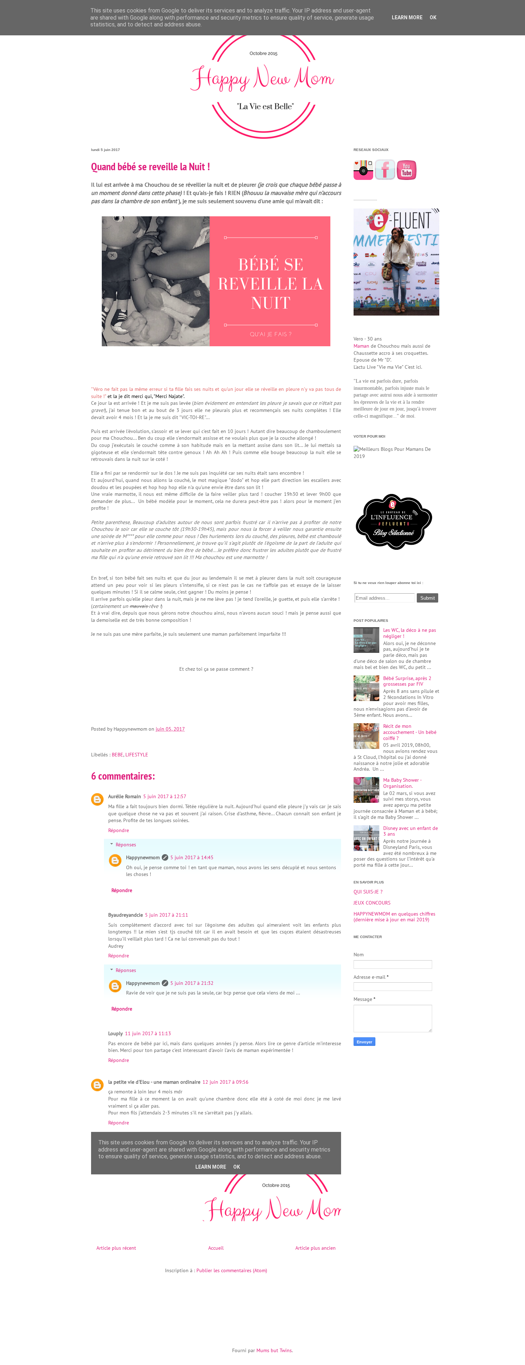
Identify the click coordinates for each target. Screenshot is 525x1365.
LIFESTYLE (136, 754)
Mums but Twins (274, 1350)
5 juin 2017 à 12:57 (164, 796)
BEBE (117, 754)
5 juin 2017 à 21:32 (192, 983)
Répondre (118, 830)
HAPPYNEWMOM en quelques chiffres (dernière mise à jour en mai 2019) (394, 917)
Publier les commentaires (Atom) (231, 1270)
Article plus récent (116, 1248)
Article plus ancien (315, 1248)
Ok (433, 17)
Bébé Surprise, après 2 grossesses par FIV (407, 681)
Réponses (126, 845)
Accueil (216, 1248)
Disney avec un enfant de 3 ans (410, 831)
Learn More (407, 17)
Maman (361, 346)
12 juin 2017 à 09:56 (225, 1082)
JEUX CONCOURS (372, 903)
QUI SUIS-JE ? (368, 891)
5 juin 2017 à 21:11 (166, 915)
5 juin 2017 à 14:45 (192, 857)
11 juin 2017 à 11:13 (148, 1033)
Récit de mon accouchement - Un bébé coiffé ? (409, 732)
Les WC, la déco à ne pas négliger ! (409, 633)
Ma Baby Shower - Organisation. (402, 783)
